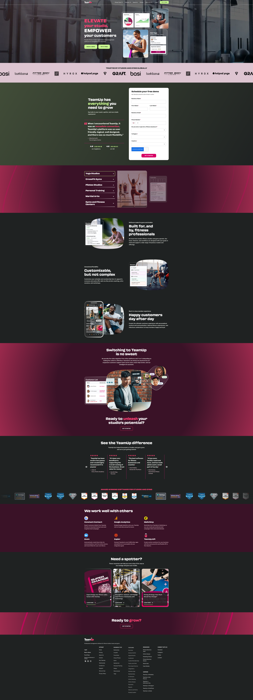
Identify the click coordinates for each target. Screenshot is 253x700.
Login (156, 2)
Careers (101, 657)
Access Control (132, 652)
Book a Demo (91, 46)
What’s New (146, 663)
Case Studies (146, 666)
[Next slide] (167, 467)
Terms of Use (102, 671)
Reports (130, 686)
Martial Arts (116, 663)
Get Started (126, 428)
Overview (130, 649)
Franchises (116, 655)
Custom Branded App (133, 660)
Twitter (159, 655)
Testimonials (102, 663)
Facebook (160, 649)
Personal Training (118, 665)
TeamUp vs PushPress (148, 688)
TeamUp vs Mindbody (148, 674)
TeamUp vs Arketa (147, 691)
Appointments (131, 655)
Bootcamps (116, 649)
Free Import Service (133, 665)
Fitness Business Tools (147, 650)
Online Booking (132, 678)
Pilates (115, 668)
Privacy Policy (102, 673)
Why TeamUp (102, 660)
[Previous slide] (86, 467)
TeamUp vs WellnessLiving (146, 682)
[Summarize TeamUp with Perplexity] (91, 661)
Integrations (131, 668)
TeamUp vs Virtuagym (148, 685)
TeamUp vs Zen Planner (147, 678)
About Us (135, 2)
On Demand (131, 676)
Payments (130, 684)
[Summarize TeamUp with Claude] (85, 661)
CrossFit (116, 652)
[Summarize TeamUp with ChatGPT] (88, 661)
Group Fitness (117, 657)
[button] (119, 2)
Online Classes (132, 681)
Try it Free (164, 2)
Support (101, 668)
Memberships (131, 673)
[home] (88, 2)
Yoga (115, 673)
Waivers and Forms (133, 689)
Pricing (141, 2)
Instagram (160, 652)
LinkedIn (160, 657)
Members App (131, 671)
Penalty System (132, 692)
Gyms (115, 660)
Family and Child (132, 663)
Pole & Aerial (117, 671)
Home (100, 649)
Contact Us (101, 665)
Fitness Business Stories (147, 660)
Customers (131, 657)
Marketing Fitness (147, 656)
